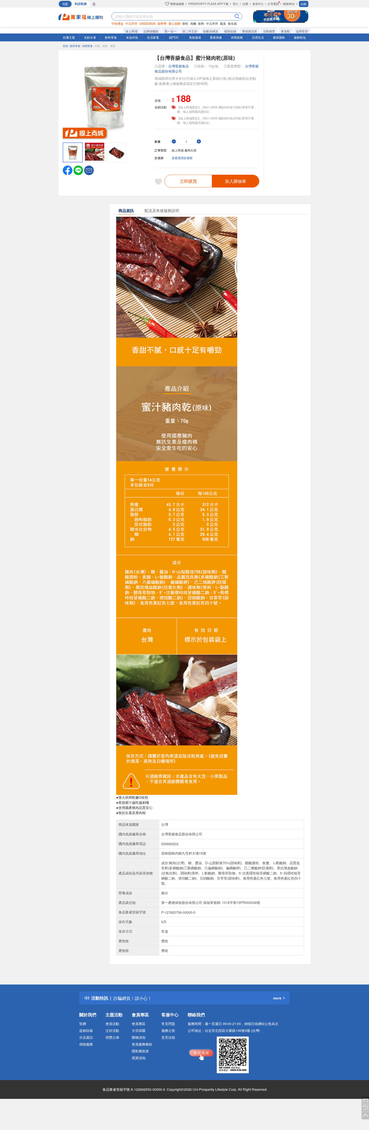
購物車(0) (289, 4)
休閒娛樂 (237, 37)
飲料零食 (111, 37)
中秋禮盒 (117, 23)
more (277, 998)
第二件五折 (189, 31)
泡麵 (193, 23)
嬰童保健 (216, 37)
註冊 (245, 4)
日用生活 (258, 37)
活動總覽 (269, 31)
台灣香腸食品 (178, 66)
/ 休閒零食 (87, 46)
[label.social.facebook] (67, 170)
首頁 (65, 46)
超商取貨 (302, 31)
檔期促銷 (230, 31)
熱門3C (174, 37)
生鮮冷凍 (90, 37)
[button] (89, 170)
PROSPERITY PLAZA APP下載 (208, 4)
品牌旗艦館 (151, 31)
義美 (223, 23)
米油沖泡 (132, 37)
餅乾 (185, 23)
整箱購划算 (249, 31)
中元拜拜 (131, 23)
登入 (235, 4)
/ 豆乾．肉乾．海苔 (104, 46)
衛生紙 (232, 23)
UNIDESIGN (147, 23)
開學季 (162, 23)
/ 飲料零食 (74, 46)
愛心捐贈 (174, 23)
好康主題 (69, 37)
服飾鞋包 (300, 37)
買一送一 (170, 31)
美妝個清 (195, 37)
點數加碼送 (210, 31)
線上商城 (132, 31)
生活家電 (153, 37)
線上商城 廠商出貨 (184, 150)
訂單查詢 (273, 4)
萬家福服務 (176, 4)
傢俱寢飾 (279, 37)
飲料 (201, 23)
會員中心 (258, 4)
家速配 (285, 31)
